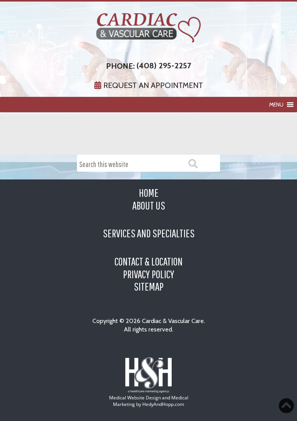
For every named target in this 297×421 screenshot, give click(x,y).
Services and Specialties (149, 233)
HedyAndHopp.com (163, 404)
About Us (148, 205)
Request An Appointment (152, 85)
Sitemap (149, 286)
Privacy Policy (148, 274)
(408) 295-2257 (164, 65)
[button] (276, 104)
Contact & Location (148, 261)
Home (149, 192)
